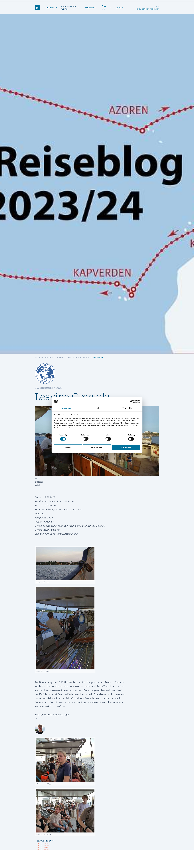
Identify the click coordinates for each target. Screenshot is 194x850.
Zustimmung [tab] (66, 408)
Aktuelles (89, 7)
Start (36, 357)
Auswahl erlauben (97, 447)
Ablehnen (68, 447)
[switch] (86, 439)
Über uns (104, 7)
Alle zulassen (126, 447)
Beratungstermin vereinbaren (147, 9)
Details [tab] (97, 408)
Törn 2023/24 (72, 357)
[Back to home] (37, 7)
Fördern (119, 7)
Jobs (157, 6)
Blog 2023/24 (84, 357)
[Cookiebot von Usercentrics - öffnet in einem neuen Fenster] (131, 401)
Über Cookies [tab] (127, 408)
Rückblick (62, 357)
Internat (49, 7)
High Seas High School (68, 7)
